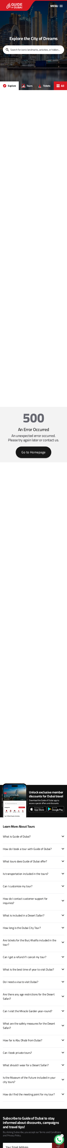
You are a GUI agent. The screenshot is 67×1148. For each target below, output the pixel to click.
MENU (54, 6)
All (62, 85)
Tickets (46, 85)
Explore (12, 85)
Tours (30, 85)
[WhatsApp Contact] (59, 1139)
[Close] (62, 1135)
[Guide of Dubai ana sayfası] (22, 6)
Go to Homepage (33, 452)
